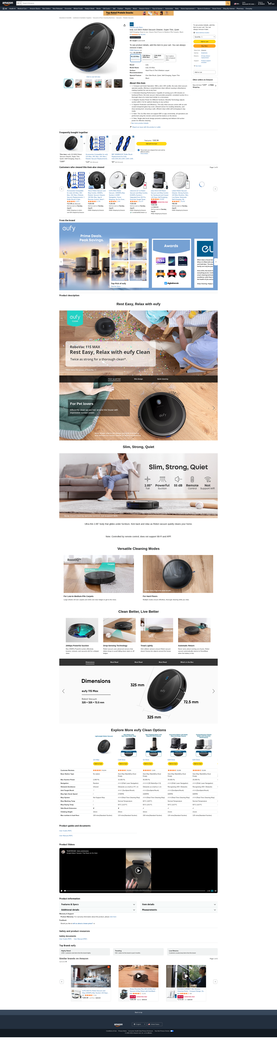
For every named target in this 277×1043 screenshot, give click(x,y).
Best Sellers (46, 8)
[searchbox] (123, 3)
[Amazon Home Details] (150, 8)
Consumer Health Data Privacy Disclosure (140, 1031)
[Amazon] (8, 3)
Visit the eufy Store (136, 27)
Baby (177, 8)
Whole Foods (78, 8)
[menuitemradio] (212, 891)
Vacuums (119, 18)
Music (135, 8)
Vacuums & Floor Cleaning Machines (104, 18)
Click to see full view (93, 77)
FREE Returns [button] (135, 50)
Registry (128, 8)
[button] (5, 8)
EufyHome (204, 53)
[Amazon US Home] (118, 1025)
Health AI (12, 8)
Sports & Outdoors (203, 8)
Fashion (120, 8)
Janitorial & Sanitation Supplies (82, 18)
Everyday (249, 8)
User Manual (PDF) (66, 835)
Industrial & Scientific (65, 18)
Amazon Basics (35, 8)
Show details (144, 153)
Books (99, 8)
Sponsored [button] (62, 961)
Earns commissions (83, 851)
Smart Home (216, 8)
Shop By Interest (228, 8)
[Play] (61, 891)
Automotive (169, 8)
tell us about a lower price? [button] (83, 923)
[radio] (68, 83)
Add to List (198, 72)
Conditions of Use (111, 1031)
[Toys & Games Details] (163, 8)
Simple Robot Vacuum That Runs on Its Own (82, 853)
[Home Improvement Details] (195, 8)
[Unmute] (216, 891)
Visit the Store (116, 286)
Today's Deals (89, 8)
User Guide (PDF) (65, 831)
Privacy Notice (122, 1031)
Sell (114, 8)
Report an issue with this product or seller (146, 127)
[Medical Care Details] (27, 8)
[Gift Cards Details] (110, 8)
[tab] (114, 379)
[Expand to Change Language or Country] (144, 1024)
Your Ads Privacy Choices (162, 1031)
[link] (97, 143)
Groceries (68, 8)
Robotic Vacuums (128, 18)
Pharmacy (240, 8)
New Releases (58, 8)
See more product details (139, 123)
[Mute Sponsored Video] (108, 985)
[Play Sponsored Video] (138, 976)
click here (113, 917)
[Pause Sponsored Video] (108, 981)
